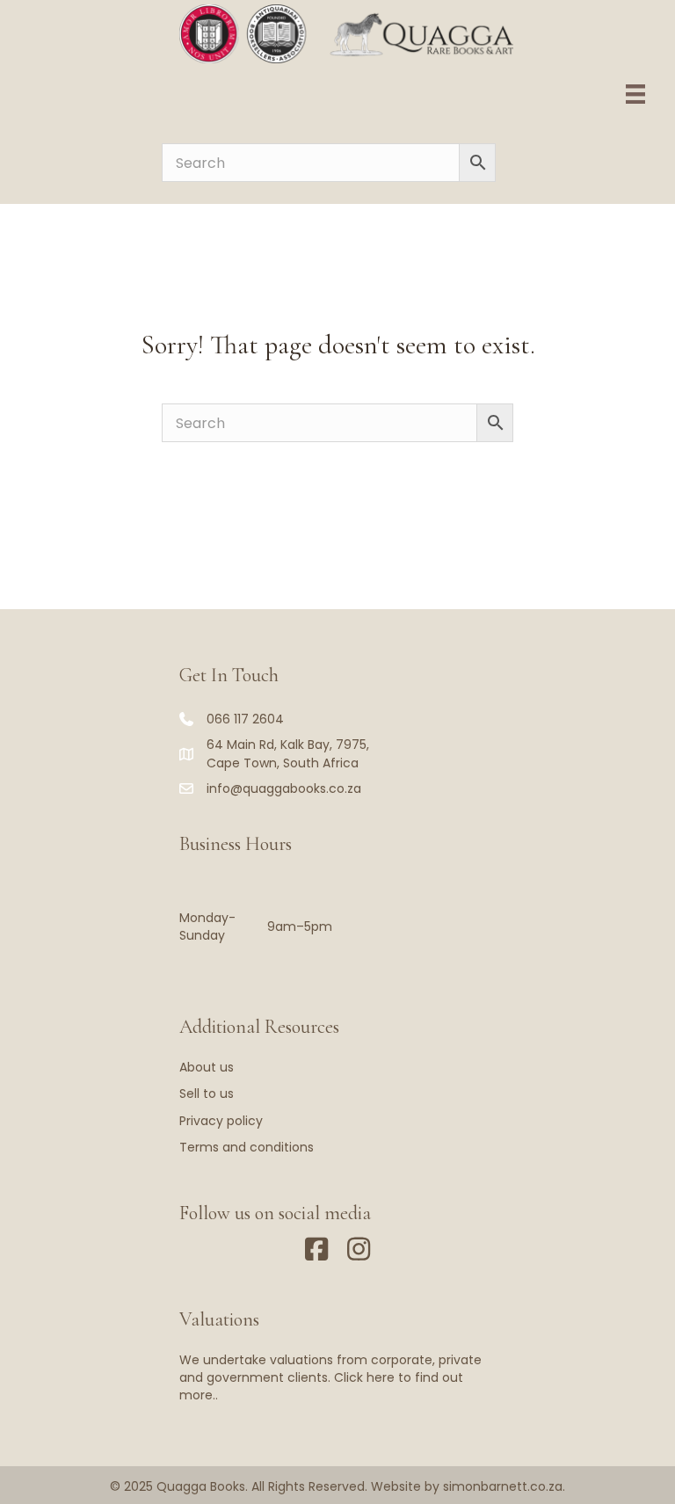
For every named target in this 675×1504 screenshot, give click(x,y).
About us (206, 1067)
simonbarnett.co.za (502, 1486)
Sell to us (206, 1093)
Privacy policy (221, 1121)
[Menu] (635, 94)
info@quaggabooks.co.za (284, 788)
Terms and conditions (246, 1147)
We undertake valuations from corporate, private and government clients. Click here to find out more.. (330, 1378)
